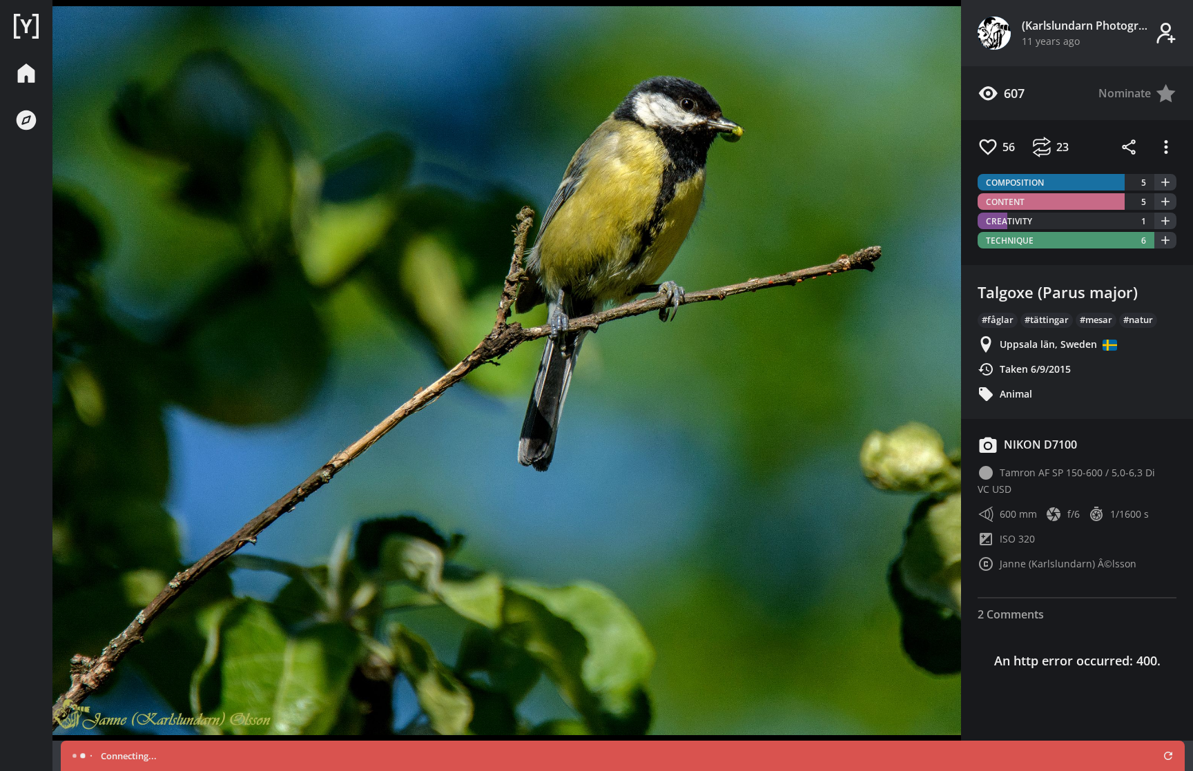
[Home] (26, 26)
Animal (1016, 393)
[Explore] (26, 120)
